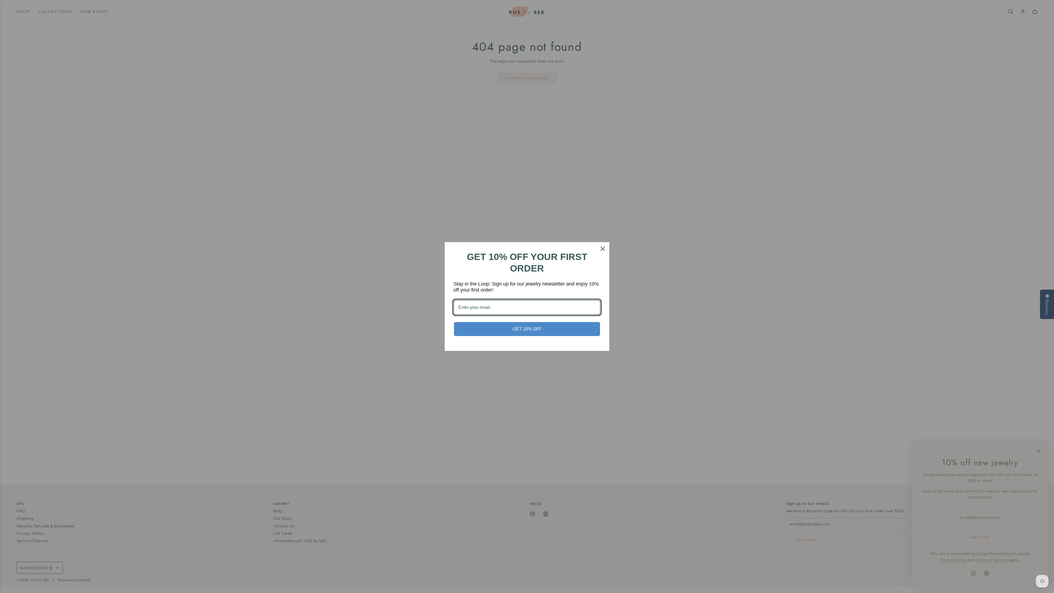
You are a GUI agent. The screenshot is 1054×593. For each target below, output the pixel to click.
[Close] (602, 248)
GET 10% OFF (527, 329)
